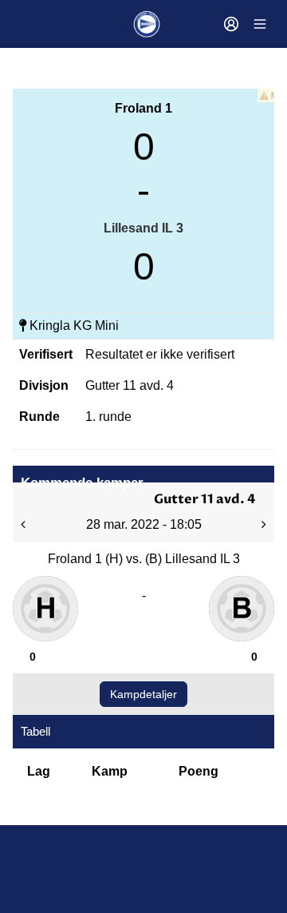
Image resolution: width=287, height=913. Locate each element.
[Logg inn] (231, 24)
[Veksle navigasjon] (260, 24)
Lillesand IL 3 (143, 228)
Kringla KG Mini (74, 325)
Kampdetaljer (143, 694)
